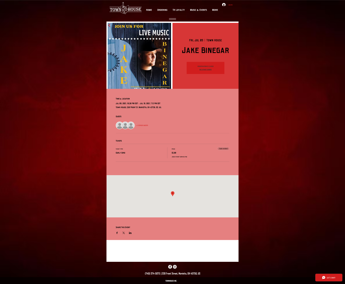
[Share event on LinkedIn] (130, 233)
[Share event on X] (123, 233)
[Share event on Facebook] (117, 233)
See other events (205, 69)
